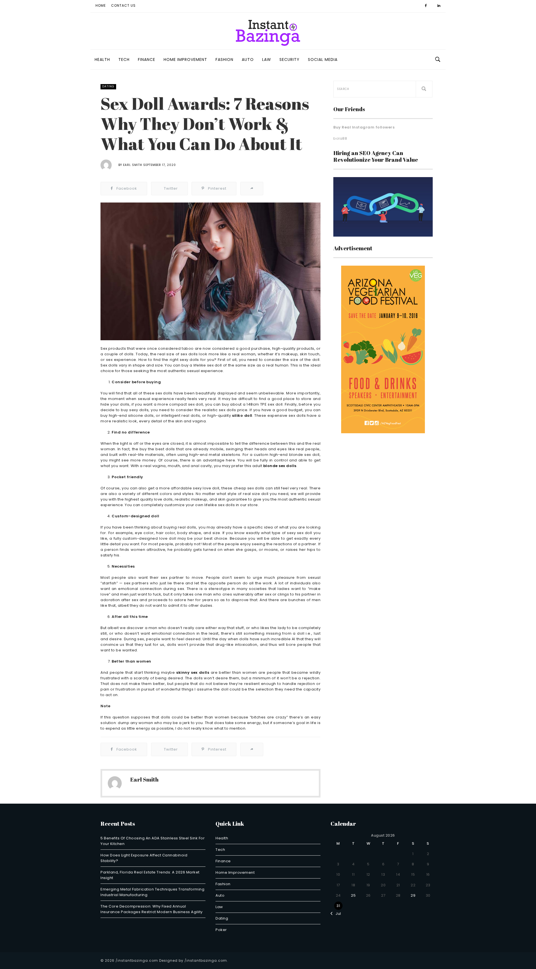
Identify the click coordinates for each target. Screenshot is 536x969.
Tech (124, 59)
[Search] (424, 89)
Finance (146, 59)
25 (353, 895)
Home (100, 5)
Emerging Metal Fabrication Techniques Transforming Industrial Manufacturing (152, 892)
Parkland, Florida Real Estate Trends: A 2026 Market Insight (150, 875)
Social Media (323, 59)
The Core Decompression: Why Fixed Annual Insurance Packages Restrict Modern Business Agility (151, 909)
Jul (337, 913)
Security (289, 59)
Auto (248, 59)
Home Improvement (185, 59)
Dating (108, 86)
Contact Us (123, 5)
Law (266, 59)
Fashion (224, 59)
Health (102, 59)
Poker (221, 929)
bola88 (340, 138)
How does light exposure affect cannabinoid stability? (143, 858)
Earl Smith (132, 165)
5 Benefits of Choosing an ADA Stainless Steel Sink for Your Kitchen (152, 840)
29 (413, 895)
